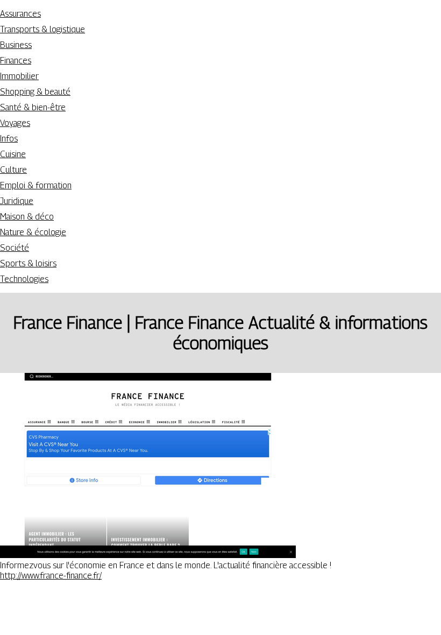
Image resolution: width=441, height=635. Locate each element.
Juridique (16, 201)
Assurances (20, 14)
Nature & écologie (33, 232)
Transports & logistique (42, 29)
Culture (13, 170)
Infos (9, 138)
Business (16, 45)
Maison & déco (27, 216)
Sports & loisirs (28, 263)
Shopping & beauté (35, 92)
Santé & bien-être (33, 107)
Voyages (15, 123)
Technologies (24, 279)
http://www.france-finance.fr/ (51, 575)
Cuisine (13, 154)
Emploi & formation (36, 185)
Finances (15, 60)
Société (14, 248)
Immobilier (19, 76)
